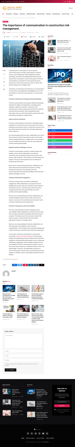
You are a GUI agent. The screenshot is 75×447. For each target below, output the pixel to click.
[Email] (4, 89)
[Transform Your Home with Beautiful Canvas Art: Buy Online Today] (52, 50)
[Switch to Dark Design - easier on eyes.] (72, 1)
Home (3, 1)
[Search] (72, 14)
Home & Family (40, 14)
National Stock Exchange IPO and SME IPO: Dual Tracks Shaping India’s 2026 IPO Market (9, 297)
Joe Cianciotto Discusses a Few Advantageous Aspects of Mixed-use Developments (64, 117)
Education (22, 14)
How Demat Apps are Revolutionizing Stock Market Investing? (23, 315)
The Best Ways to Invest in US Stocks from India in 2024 (8, 315)
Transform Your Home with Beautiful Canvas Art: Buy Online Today (64, 49)
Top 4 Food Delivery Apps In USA (64, 57)
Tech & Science (56, 14)
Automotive (9, 14)
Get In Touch (15, 1)
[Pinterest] (4, 85)
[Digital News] (12, 8)
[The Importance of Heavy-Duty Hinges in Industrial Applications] (23, 288)
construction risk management (10, 259)
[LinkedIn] (4, 81)
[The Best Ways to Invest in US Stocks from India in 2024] (9, 308)
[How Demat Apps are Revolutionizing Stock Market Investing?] (23, 308)
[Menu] (3, 14)
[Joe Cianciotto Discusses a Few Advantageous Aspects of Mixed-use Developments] (52, 117)
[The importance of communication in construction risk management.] (23, 53)
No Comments (23, 32)
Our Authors (21, 1)
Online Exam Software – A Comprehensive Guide (64, 41)
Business (16, 14)
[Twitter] (4, 78)
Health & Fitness (31, 14)
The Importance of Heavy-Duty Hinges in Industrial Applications (23, 295)
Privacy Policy (8, 1)
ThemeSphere (45, 441)
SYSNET (8, 32)
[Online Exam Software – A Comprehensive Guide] (52, 42)
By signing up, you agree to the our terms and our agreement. (62, 411)
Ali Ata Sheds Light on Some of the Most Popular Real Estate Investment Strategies (37, 296)
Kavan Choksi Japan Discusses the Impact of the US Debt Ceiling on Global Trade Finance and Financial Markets (38, 318)
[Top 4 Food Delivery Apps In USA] (52, 58)
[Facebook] (4, 74)
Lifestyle (48, 14)
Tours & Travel (65, 14)
